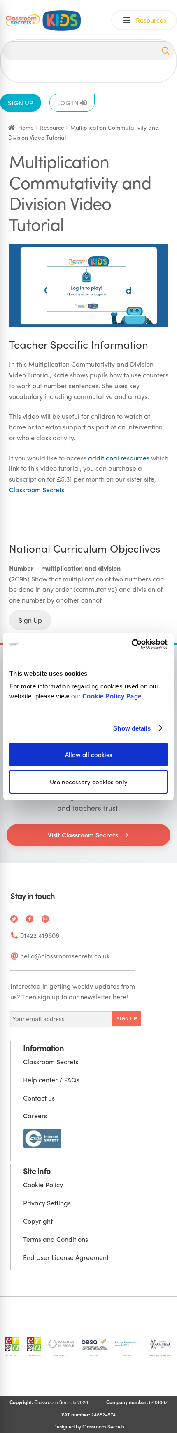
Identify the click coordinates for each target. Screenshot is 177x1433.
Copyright (38, 1221)
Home (26, 127)
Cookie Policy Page (112, 696)
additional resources (118, 458)
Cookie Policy (43, 1184)
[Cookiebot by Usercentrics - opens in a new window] (131, 644)
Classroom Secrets (36, 489)
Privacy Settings (47, 1203)
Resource (52, 127)
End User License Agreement (66, 1257)
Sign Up (30, 620)
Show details (132, 727)
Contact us (39, 1098)
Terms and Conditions (55, 1239)
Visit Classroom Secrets (83, 835)
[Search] (165, 50)
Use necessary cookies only (89, 781)
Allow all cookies (88, 754)
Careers (35, 1115)
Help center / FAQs (51, 1079)
